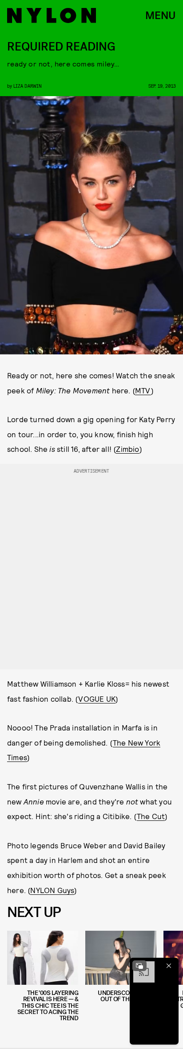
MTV (143, 390)
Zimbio (127, 448)
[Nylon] (51, 15)
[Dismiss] (169, 965)
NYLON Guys (52, 890)
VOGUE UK (96, 698)
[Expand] (139, 965)
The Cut (151, 816)
